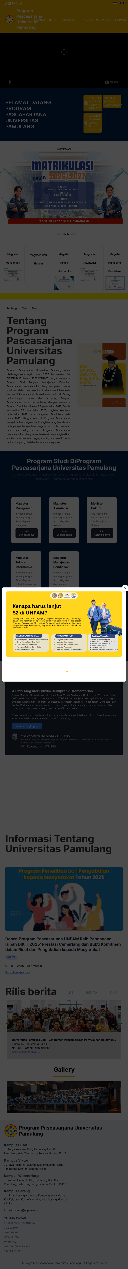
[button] (58, 672)
